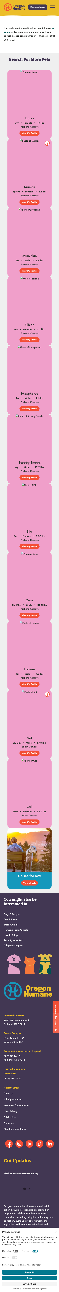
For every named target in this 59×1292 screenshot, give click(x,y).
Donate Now (37, 7)
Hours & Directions (14, 1068)
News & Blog (10, 1111)
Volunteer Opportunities (16, 1105)
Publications (10, 1117)
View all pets (29, 883)
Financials (9, 1123)
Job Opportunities (13, 1099)
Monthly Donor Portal (15, 1129)
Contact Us (10, 1073)
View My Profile (29, 133)
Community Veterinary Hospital (22, 1051)
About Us (8, 1093)
